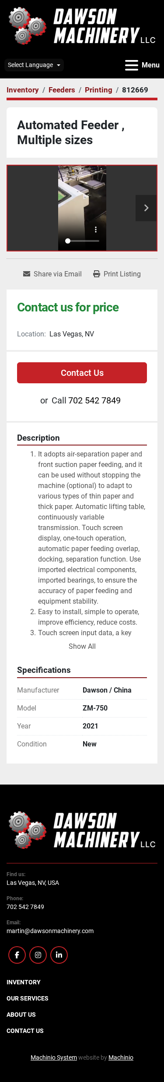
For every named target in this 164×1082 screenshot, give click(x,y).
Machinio (120, 1057)
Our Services (28, 998)
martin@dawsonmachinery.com (50, 930)
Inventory (24, 982)
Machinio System (54, 1057)
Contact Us (82, 373)
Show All (82, 646)
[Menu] (131, 65)
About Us (21, 1014)
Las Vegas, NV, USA (33, 882)
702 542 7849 (94, 400)
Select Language (30, 64)
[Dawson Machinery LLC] (82, 829)
